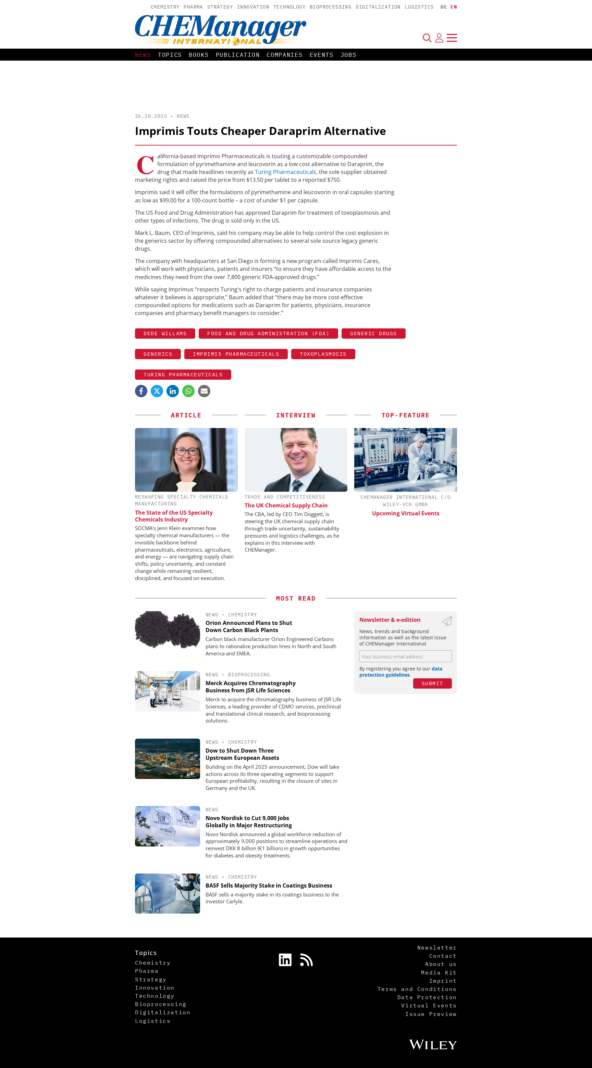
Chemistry (165, 7)
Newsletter (437, 947)
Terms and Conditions (417, 988)
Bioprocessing (331, 7)
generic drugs (373, 333)
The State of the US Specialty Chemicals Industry (174, 516)
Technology (289, 7)
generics (158, 354)
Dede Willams (165, 333)
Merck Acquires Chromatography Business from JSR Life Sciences (251, 686)
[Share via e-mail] (204, 391)
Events (322, 55)
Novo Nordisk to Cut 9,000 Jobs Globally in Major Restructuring (249, 821)
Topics (170, 55)
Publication (238, 55)
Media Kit (439, 972)
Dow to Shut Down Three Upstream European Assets (242, 754)
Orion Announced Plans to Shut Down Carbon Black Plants (249, 626)
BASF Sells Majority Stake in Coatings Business (269, 885)
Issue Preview (431, 1013)
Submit (432, 683)
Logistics (419, 7)
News (143, 55)
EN (454, 7)
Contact (443, 955)
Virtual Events (429, 1005)
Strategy (220, 7)
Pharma (193, 7)
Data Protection (427, 997)
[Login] (439, 37)
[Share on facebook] (141, 391)
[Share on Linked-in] (172, 391)
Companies (285, 55)
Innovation (253, 7)
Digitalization (378, 7)
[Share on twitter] (157, 391)
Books (199, 55)
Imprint (443, 980)
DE (444, 7)
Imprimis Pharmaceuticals (236, 354)
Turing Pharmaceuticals (285, 172)
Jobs (349, 55)
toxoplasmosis (323, 354)
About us (441, 963)
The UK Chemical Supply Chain (286, 505)
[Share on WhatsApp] (188, 391)
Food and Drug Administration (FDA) (268, 333)
